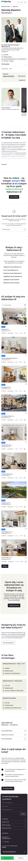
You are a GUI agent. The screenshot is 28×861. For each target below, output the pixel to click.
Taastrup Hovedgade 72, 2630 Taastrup (14, 690)
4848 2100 (5, 54)
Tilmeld (23, 814)
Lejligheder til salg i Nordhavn (11, 279)
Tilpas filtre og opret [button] (14, 605)
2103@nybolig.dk (9, 705)
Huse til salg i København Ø (10, 270)
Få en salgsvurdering (8, 788)
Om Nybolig (5, 819)
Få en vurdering (7, 858)
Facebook (5, 61)
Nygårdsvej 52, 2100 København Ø (13, 707)
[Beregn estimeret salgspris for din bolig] (25, 229)
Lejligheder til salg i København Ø (12, 267)
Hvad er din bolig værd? (9, 851)
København (15, 6)
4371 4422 (7, 685)
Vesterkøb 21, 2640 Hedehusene (12, 673)
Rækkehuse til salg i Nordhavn (11, 282)
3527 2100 (7, 702)
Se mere (5, 566)
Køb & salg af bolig (6, 828)
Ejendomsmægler (5, 6)
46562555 (7, 668)
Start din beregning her (8, 642)
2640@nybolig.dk (9, 670)
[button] (4, 164)
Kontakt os (20, 858)
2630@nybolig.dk (9, 688)
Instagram (11, 61)
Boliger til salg (5, 822)
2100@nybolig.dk (7, 57)
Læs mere (4, 847)
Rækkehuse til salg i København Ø (12, 273)
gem (26, 326)
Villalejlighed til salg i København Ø (12, 276)
